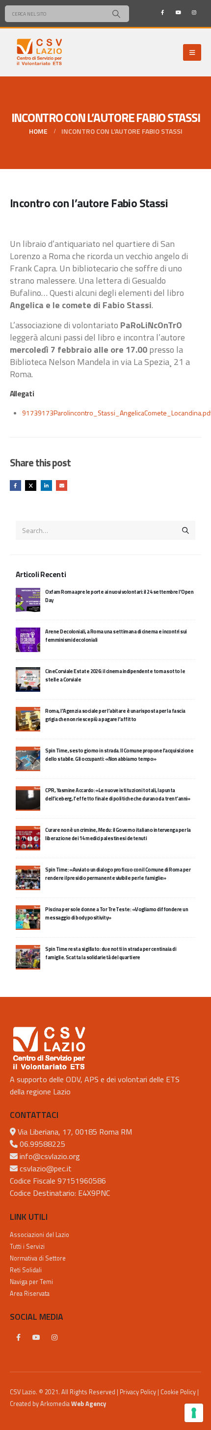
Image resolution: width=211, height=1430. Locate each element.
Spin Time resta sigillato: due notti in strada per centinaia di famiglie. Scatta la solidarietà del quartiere (110, 953)
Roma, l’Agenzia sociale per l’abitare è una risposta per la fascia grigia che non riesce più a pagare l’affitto (115, 715)
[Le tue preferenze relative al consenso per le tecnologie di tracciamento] (194, 1413)
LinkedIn (46, 485)
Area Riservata (30, 1293)
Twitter (30, 485)
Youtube (36, 1337)
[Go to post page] (28, 599)
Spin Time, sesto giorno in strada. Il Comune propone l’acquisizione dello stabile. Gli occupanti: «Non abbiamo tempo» (119, 755)
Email (61, 485)
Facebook (15, 485)
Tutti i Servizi (27, 1246)
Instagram (54, 1337)
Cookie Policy (178, 1392)
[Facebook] (162, 12)
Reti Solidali (26, 1270)
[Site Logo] (39, 52)
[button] (192, 52)
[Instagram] (194, 12)
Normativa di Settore (38, 1258)
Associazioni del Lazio (39, 1234)
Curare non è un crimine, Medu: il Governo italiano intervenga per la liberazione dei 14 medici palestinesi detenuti (117, 834)
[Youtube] (178, 12)
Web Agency (88, 1403)
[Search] (116, 13)
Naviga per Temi (31, 1281)
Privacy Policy (138, 1392)
